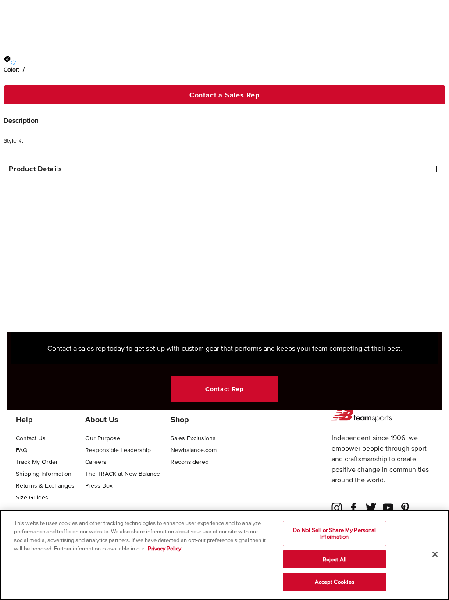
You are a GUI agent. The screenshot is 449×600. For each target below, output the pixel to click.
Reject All (334, 559)
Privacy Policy (164, 548)
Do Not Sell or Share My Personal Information (334, 533)
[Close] (435, 554)
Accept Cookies (334, 581)
